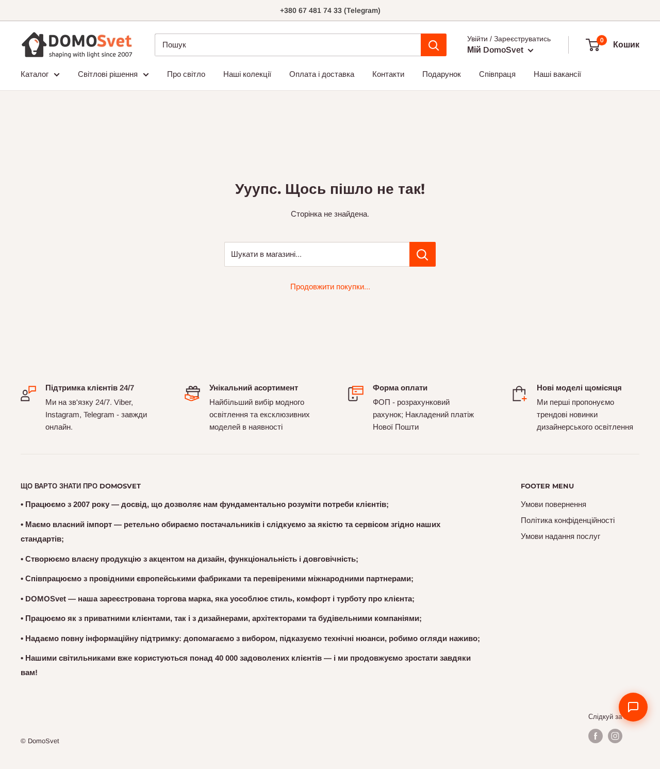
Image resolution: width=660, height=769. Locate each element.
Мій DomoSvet (496, 49)
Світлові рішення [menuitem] (108, 74)
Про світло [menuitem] (186, 74)
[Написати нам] (633, 707)
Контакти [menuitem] (388, 74)
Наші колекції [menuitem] (247, 74)
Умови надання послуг (560, 536)
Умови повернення (553, 504)
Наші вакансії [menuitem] (557, 74)
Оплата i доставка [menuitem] (321, 74)
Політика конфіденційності (568, 520)
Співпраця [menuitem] (497, 74)
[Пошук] (434, 45)
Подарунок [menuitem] (441, 74)
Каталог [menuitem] (34, 74)
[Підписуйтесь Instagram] (615, 736)
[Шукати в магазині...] (422, 254)
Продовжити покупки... (330, 286)
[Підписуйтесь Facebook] (595, 736)
